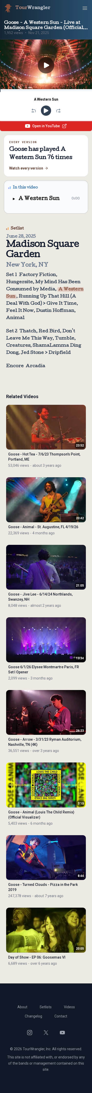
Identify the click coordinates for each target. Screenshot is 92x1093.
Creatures (18, 346)
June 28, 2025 (21, 237)
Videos (69, 1007)
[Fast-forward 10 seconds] (58, 111)
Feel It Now (20, 311)
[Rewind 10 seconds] (34, 111)
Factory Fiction (37, 275)
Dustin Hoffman (55, 311)
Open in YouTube (46, 126)
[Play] (46, 110)
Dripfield (60, 353)
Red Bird (49, 331)
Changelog (33, 1016)
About (22, 1007)
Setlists (46, 1007)
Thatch (27, 331)
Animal (15, 318)
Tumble (64, 338)
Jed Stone (32, 353)
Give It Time (62, 304)
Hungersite (19, 282)
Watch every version (26, 168)
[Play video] (46, 65)
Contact (60, 1016)
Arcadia (35, 366)
